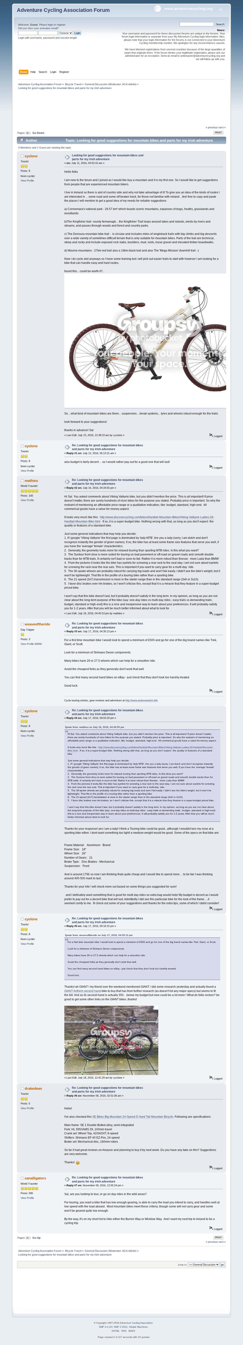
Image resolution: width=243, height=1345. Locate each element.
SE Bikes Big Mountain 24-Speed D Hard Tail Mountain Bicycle (132, 1116)
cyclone (31, 156)
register (61, 24)
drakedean (33, 1088)
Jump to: (182, 1264)
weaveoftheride (37, 624)
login (50, 24)
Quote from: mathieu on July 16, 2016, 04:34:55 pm (94, 727)
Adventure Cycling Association (136, 1323)
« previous (212, 127)
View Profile (27, 180)
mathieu (31, 481)
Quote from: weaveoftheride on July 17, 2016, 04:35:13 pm (99, 935)
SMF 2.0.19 (105, 1327)
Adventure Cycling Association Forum (63, 10)
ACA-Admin (129, 84)
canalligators (35, 1178)
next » (222, 127)
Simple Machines (138, 1327)
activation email (48, 28)
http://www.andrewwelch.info (141, 700)
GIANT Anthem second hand (82, 991)
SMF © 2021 (121, 1327)
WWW (38, 643)
